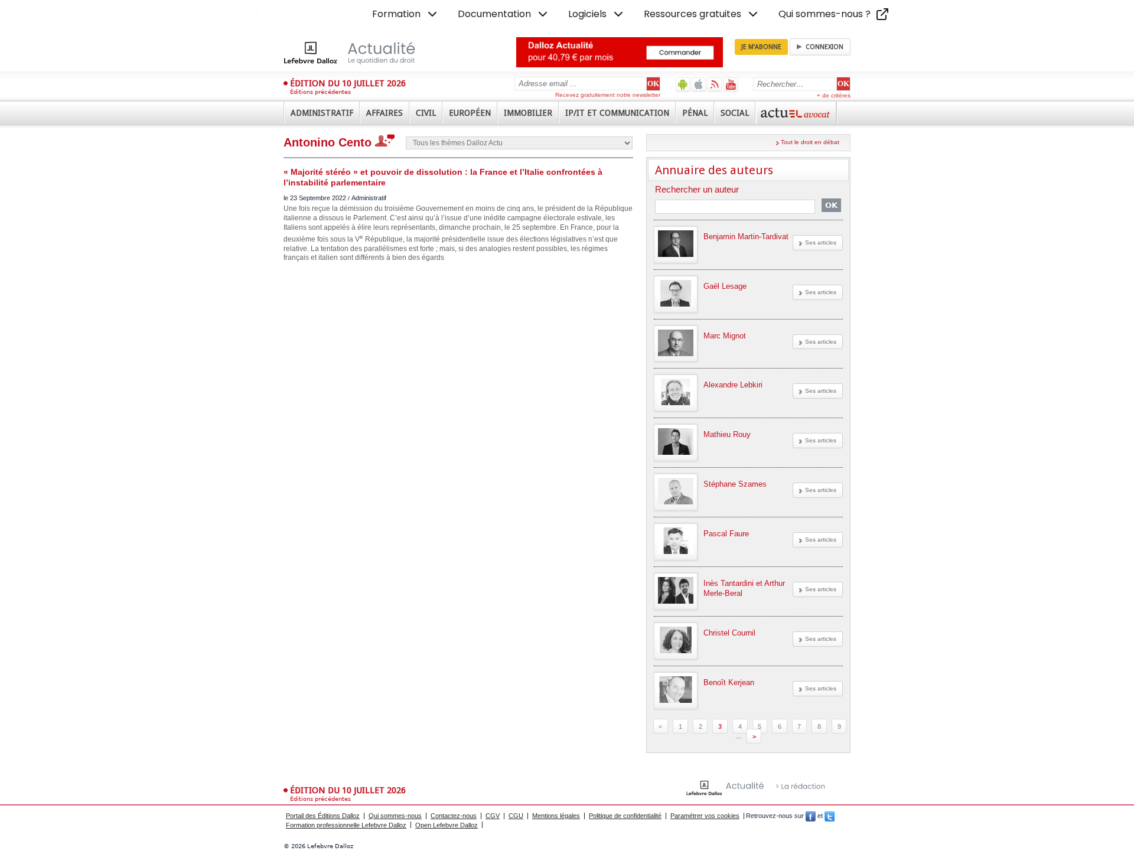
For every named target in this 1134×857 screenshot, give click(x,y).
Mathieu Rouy (727, 434)
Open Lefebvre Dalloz (446, 825)
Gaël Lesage (725, 286)
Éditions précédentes (320, 92)
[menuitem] (405, 14)
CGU (516, 815)
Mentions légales (556, 815)
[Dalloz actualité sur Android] (683, 84)
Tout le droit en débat (810, 142)
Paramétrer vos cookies (704, 815)
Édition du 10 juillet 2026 (348, 83)
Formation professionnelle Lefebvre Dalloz (346, 825)
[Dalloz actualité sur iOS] (699, 84)
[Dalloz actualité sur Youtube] (731, 84)
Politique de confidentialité (625, 815)
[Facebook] (811, 815)
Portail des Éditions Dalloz (323, 815)
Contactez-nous (454, 815)
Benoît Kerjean (728, 682)
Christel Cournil (729, 632)
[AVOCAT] (796, 113)
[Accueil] (362, 52)
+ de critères (833, 95)
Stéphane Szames (735, 484)
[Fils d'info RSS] (715, 84)
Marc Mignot (724, 335)
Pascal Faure (726, 533)
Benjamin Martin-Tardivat (745, 236)
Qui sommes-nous (395, 815)
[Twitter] (830, 815)
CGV (492, 815)
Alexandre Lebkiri (732, 384)
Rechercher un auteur (697, 190)
